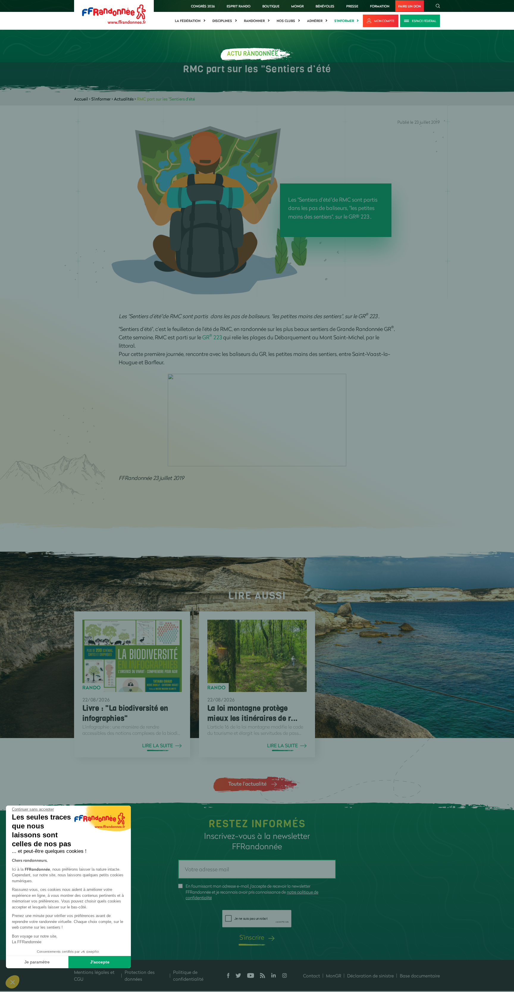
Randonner (254, 20)
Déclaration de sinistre (370, 976)
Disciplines (222, 20)
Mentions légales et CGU (94, 975)
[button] (12, 982)
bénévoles (325, 6)
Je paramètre (37, 962)
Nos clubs (286, 20)
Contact (311, 976)
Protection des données (140, 975)
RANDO (91, 687)
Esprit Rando (238, 6)
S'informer (344, 20)
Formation (379, 6)
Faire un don (409, 6)
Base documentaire (420, 976)
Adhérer (314, 20)
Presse (352, 6)
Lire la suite (157, 745)
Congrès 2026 (203, 6)
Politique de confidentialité (188, 975)
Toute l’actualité (247, 783)
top (331, 951)
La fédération (187, 20)
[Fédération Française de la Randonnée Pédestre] (114, 13)
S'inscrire (251, 937)
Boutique (270, 6)
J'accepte (99, 962)
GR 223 (212, 337)
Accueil (81, 99)
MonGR (297, 6)
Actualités (124, 99)
